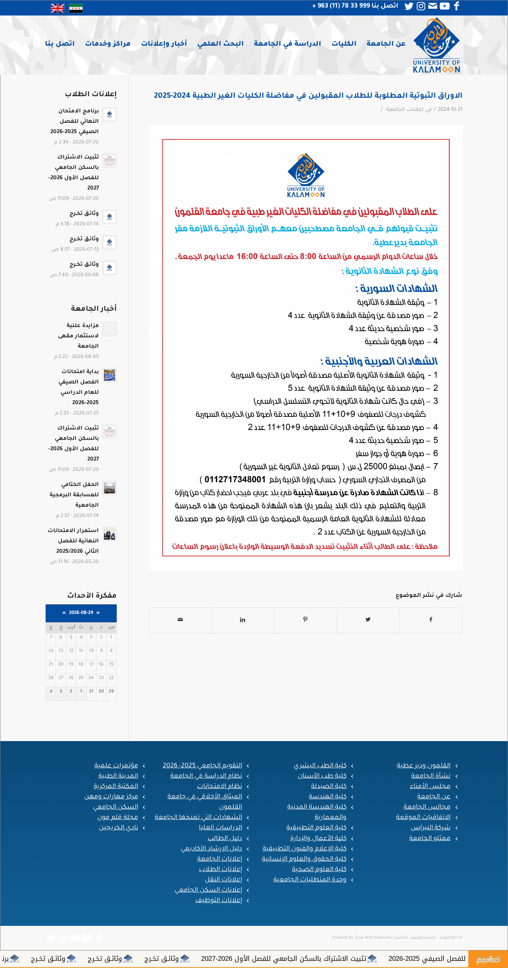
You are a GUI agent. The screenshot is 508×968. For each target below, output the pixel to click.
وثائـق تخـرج (261, 958)
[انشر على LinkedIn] (243, 620)
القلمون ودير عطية (423, 766)
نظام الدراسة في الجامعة (206, 776)
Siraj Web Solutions (373, 938)
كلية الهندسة (327, 797)
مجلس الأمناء (430, 786)
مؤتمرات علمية (116, 766)
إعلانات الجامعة (404, 110)
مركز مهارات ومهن (111, 797)
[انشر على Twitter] (368, 620)
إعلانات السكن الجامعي (208, 890)
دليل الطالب (225, 838)
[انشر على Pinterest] (305, 620)
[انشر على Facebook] (430, 620)
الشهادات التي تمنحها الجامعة (198, 817)
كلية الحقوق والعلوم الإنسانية (304, 859)
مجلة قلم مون (117, 817)
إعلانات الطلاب (220, 869)
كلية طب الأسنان (322, 776)
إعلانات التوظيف (218, 900)
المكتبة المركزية (116, 786)
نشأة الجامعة (430, 776)
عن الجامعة (433, 797)
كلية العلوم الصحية (319, 869)
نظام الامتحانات (219, 786)
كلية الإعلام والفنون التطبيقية (304, 849)
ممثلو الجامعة (429, 838)
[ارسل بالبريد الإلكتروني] (180, 620)
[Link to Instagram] (421, 6)
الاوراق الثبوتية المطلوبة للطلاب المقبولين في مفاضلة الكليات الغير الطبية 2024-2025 (308, 96)
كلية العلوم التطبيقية (316, 828)
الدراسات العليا (220, 828)
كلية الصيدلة (328, 786)
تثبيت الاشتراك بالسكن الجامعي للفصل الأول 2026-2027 (383, 958)
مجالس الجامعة (427, 807)
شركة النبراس (430, 828)
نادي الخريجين (118, 828)
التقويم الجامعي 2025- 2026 (202, 766)
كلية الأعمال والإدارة (318, 838)
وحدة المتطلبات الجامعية (309, 880)
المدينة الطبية (118, 776)
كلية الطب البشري (320, 766)
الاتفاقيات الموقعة (423, 817)
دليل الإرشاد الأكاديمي (211, 849)
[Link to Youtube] (444, 6)
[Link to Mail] (433, 6)
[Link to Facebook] (456, 6)
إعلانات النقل (223, 880)
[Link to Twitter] (409, 6)
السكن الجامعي (115, 807)
